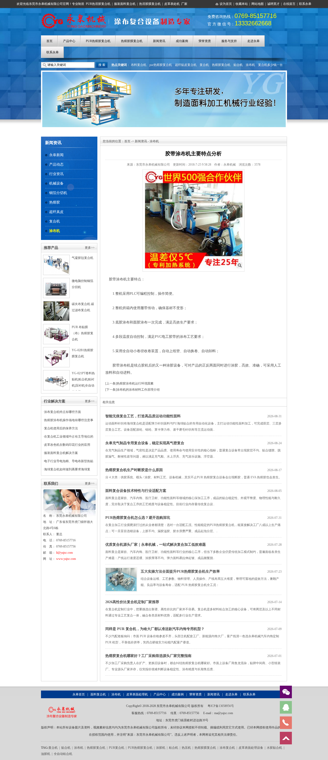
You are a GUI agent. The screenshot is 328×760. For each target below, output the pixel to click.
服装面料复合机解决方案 (61, 453)
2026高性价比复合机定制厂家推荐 (132, 602)
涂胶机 (160, 747)
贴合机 (238, 65)
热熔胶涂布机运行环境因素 (135, 383)
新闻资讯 (159, 41)
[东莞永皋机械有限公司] (61, 706)
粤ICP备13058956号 (221, 706)
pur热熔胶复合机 (160, 65)
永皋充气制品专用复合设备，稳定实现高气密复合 (144, 443)
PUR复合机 (116, 747)
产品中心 (69, 41)
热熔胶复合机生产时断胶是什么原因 (134, 470)
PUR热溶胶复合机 (98, 4)
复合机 (204, 65)
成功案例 (182, 41)
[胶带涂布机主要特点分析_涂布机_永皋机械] (118, 13)
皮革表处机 (172, 4)
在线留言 (289, 4)
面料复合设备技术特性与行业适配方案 (135, 491)
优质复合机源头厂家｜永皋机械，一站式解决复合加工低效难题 (155, 544)
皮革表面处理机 (137, 694)
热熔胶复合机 (221, 65)
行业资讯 (56, 174)
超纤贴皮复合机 (186, 65)
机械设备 (56, 183)
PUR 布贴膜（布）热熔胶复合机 (82, 333)
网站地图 (257, 4)
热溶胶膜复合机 (150, 4)
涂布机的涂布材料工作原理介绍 (138, 389)
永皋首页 (79, 694)
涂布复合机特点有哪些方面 (62, 412)
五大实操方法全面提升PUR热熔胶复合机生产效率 (180, 571)
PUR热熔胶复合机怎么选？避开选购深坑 (137, 518)
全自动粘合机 (63, 754)
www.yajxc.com (66, 559)
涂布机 (250, 65)
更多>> (90, 247)
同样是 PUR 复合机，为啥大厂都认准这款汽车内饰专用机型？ (154, 629)
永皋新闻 (56, 155)
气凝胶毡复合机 (82, 258)
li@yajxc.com (64, 552)
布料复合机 (138, 65)
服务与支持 (229, 41)
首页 (49, 41)
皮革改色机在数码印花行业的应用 (67, 445)
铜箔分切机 (58, 193)
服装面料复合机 (125, 4)
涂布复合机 (227, 747)
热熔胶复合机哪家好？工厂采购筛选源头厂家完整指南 (148, 656)
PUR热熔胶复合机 (98, 41)
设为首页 (226, 4)
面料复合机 (98, 694)
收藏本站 (241, 4)
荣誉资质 (205, 41)
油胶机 (45, 754)
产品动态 (56, 164)
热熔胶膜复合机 (131, 41)
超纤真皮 (56, 212)
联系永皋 (305, 4)
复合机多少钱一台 (270, 65)
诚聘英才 (273, 4)
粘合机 (173, 747)
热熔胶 (54, 202)
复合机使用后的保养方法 (61, 428)
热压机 (186, 747)
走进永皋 (253, 41)
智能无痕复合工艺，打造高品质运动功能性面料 (143, 416)
